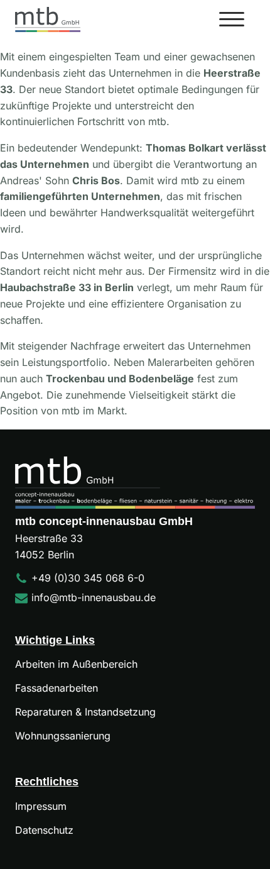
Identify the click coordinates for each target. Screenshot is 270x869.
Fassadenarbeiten (56, 688)
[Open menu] (231, 19)
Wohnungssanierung (63, 735)
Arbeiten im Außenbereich (76, 664)
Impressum (41, 806)
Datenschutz (44, 830)
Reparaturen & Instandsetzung (85, 712)
